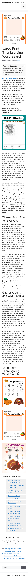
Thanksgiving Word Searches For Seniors (14, 524)
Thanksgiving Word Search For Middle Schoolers (14, 518)
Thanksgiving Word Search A (14, 507)
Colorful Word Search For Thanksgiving (15, 486)
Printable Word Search (13, 3)
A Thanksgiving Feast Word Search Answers (15, 481)
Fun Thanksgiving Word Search (15, 492)
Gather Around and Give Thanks (13, 70)
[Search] (23, 567)
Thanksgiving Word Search (12, 548)
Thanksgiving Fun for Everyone (13, 68)
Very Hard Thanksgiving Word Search (15, 529)
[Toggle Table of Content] (22, 66)
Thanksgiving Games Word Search (14, 502)
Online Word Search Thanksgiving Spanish (14, 497)
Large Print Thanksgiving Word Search (13, 73)
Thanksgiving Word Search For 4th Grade (14, 512)
